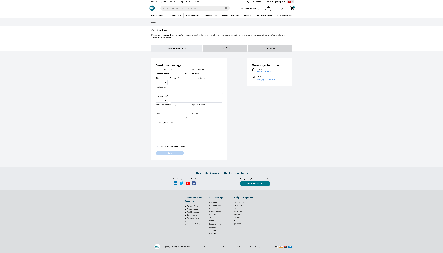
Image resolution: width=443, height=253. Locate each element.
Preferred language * (198, 69)
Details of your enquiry (164, 123)
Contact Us (238, 205)
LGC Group (213, 202)
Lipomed (212, 233)
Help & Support (185, 2)
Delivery (237, 215)
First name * (174, 78)
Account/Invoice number (165, 105)
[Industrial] (185, 221)
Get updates (253, 183)
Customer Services (240, 202)
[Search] (226, 8)
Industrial (190, 221)
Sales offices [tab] (225, 48)
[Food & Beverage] (185, 212)
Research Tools (192, 206)
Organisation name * (198, 105)
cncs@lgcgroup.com (277, 2)
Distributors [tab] (270, 48)
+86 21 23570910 (264, 71)
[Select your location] (290, 1)
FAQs (235, 208)
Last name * (202, 78)
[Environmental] (185, 215)
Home (153, 22)
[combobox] (205, 73)
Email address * (161, 87)
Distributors (238, 212)
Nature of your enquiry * (165, 69)
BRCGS (211, 221)
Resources (172, 2)
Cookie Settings (255, 247)
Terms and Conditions (211, 247)
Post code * (195, 114)
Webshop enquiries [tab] (177, 48)
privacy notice (180, 146)
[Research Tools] (185, 206)
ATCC (211, 218)
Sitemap (237, 218)
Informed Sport (215, 227)
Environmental (192, 215)
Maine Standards (215, 212)
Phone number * (162, 96)
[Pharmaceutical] (185, 209)
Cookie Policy (241, 247)
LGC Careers (213, 208)
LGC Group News (215, 205)
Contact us (197, 2)
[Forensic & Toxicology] (185, 218)
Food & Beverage (193, 212)
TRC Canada (213, 230)
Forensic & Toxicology (194, 218)
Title (157, 78)
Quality (163, 2)
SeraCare (212, 215)
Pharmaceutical (192, 209)
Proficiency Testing (193, 224)
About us (154, 2)
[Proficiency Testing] (185, 224)
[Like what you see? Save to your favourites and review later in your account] (281, 8)
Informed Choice (215, 224)
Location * (159, 114)
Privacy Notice (227, 247)
